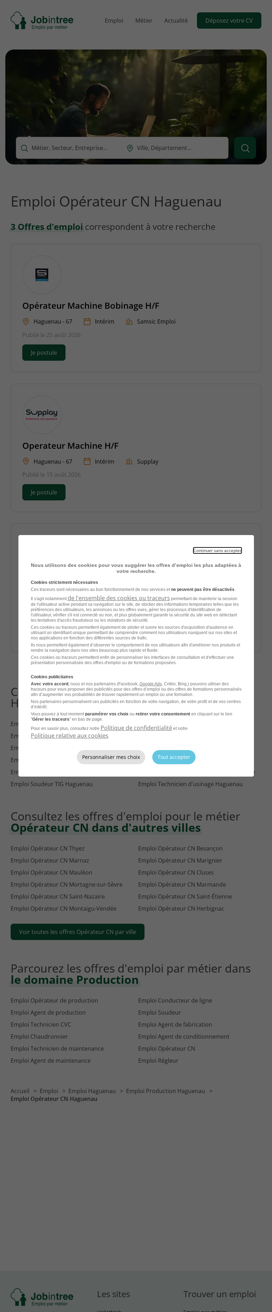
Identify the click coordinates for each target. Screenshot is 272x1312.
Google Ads (151, 683)
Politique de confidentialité (136, 728)
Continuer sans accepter (217, 550)
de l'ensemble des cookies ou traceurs (119, 598)
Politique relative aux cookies (69, 735)
